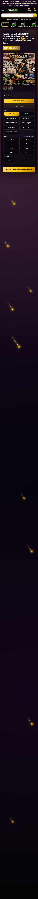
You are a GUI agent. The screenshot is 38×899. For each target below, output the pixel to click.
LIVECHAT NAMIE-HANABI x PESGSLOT (19, 169)
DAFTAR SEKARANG (19, 101)
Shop (2, 10)
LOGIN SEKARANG (19, 106)
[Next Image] (32, 69)
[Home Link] (12, 10)
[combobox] (17, 15)
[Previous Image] (5, 69)
